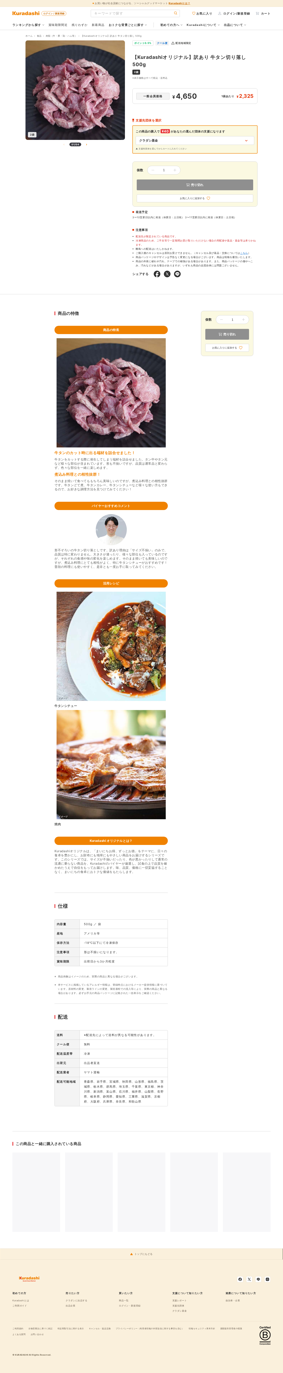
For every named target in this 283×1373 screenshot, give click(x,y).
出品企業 (70, 1305)
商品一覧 (123, 1300)
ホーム (29, 35)
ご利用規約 (17, 1328)
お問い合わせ (37, 1334)
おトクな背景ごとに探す (126, 25)
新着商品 (98, 25)
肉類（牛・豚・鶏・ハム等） (61, 35)
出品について (233, 25)
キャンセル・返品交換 (100, 1328)
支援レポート (179, 1300)
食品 (39, 35)
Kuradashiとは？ (179, 3)
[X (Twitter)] (249, 1279)
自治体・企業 (233, 1300)
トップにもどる (143, 1254)
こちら (244, 252)
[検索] (175, 13)
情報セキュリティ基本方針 (202, 1328)
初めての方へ (169, 25)
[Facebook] (240, 1279)
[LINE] (258, 1279)
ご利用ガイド (19, 1305)
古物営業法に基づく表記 (40, 1328)
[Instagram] (267, 1279)
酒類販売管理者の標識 (231, 1328)
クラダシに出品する (76, 1300)
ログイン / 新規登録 (53, 13)
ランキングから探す (26, 25)
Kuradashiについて (201, 25)
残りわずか (80, 25)
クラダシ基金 (179, 1310)
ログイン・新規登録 (129, 1305)
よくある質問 (19, 1334)
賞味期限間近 (58, 25)
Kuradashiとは (20, 1300)
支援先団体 (178, 1305)
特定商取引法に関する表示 (71, 1328)
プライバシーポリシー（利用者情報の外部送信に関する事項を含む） (150, 1328)
